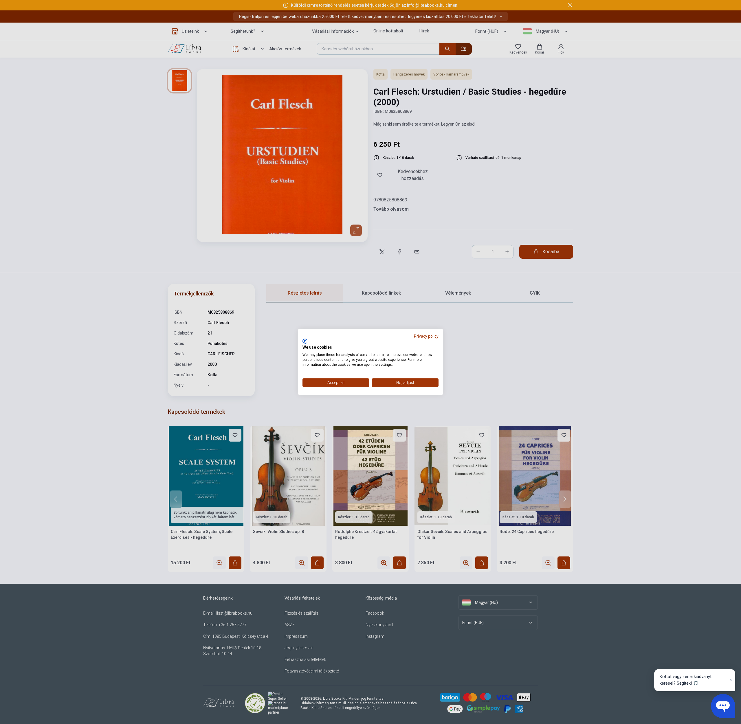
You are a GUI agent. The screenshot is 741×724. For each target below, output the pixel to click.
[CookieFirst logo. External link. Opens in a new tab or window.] (304, 341)
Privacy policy (426, 336)
